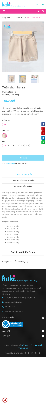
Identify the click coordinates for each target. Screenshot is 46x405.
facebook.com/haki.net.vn (14, 311)
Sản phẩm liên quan (23, 252)
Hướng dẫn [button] (8, 317)
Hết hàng (23, 157)
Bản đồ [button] (6, 330)
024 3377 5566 (10, 306)
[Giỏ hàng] (43, 11)
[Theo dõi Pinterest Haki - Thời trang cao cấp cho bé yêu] (36, 352)
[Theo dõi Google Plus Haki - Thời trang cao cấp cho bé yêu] (28, 352)
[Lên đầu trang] (39, 393)
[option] (11, 79)
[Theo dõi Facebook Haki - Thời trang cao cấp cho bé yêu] (25, 352)
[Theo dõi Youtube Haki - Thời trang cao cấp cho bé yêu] (39, 352)
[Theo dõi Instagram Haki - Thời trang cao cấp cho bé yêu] (32, 352)
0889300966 (10, 163)
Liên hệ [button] (6, 336)
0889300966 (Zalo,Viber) (13, 302)
